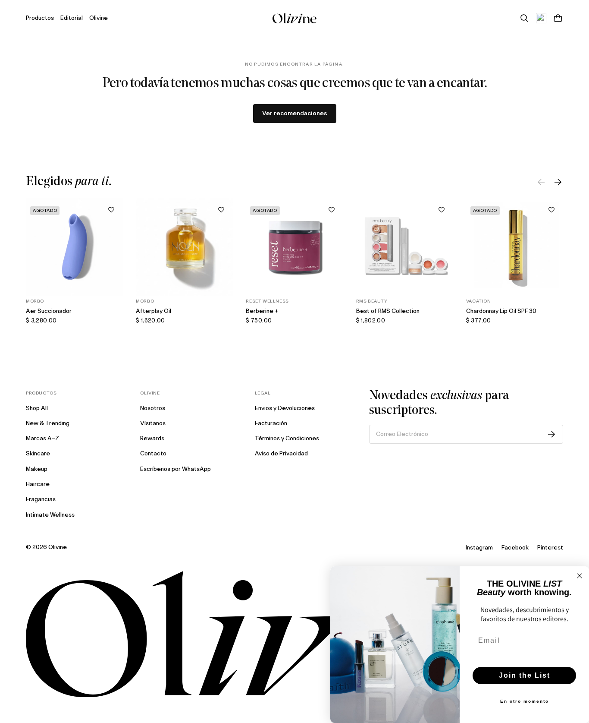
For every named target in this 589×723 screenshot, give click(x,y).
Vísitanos (153, 423)
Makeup (36, 469)
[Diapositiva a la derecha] (558, 182)
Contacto (153, 454)
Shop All (37, 408)
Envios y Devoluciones (285, 408)
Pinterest (550, 548)
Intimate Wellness (50, 515)
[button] (111, 210)
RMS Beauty (372, 301)
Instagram (479, 548)
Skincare (38, 454)
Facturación (271, 423)
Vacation (478, 301)
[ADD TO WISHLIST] (111, 209)
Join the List (524, 675)
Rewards (152, 439)
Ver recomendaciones (294, 114)
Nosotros (152, 408)
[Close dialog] (579, 576)
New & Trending (47, 423)
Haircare (38, 484)
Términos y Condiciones (287, 439)
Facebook (515, 548)
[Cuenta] (541, 18)
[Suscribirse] (551, 434)
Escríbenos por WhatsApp (175, 469)
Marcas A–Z (42, 439)
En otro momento (524, 701)
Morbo (35, 301)
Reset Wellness (267, 301)
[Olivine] (294, 634)
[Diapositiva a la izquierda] (541, 182)
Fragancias (41, 499)
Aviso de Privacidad (281, 454)
